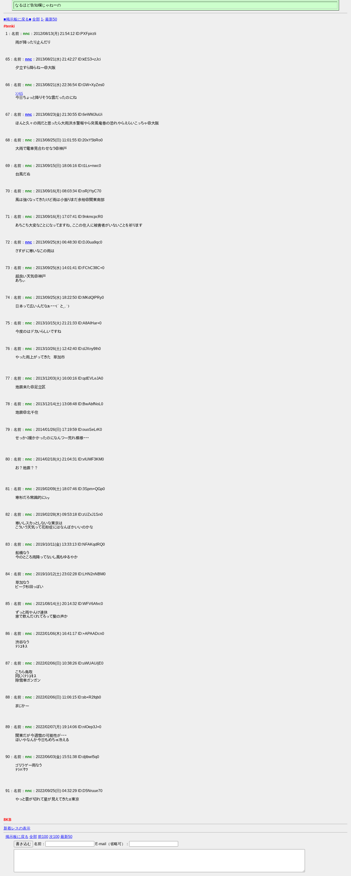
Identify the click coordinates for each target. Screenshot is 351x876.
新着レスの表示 (17, 828)
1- (42, 19)
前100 (43, 837)
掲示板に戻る (16, 837)
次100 (54, 837)
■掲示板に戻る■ (17, 19)
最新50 (51, 19)
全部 (36, 19)
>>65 (19, 93)
